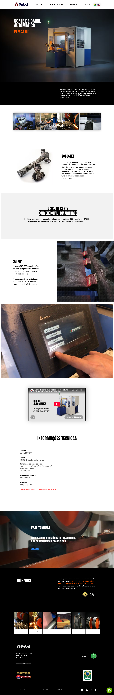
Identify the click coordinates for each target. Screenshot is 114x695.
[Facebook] (95, 690)
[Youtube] (82, 690)
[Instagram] (91, 690)
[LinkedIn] (86, 690)
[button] (24, 121)
